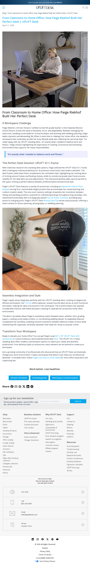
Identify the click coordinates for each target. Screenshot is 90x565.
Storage (6, 437)
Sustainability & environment (51, 428)
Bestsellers (7, 418)
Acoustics (6, 449)
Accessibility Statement (45, 558)
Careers (48, 451)
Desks (5, 424)
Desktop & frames (10, 431)
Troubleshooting (73, 449)
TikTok (28, 303)
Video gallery (50, 442)
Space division (8, 446)
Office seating (8, 440)
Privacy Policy (45, 551)
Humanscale (7, 466)
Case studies (29, 427)
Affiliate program (51, 448)
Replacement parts (74, 455)
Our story (48, 418)
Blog (4, 13)
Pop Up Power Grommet (57, 197)
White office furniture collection (11, 459)
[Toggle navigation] (3, 7)
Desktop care (72, 452)
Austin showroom (30, 437)
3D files (69, 470)
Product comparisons (75, 458)
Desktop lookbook (74, 461)
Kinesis (5, 473)
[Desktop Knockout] (45, 249)
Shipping (70, 424)
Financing (70, 434)
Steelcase (6, 470)
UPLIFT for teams (30, 418)
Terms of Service (45, 554)
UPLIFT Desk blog (51, 433)
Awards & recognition (53, 439)
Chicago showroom (31, 440)
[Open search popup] (83, 7)
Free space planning (31, 421)
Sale (4, 455)
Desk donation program (54, 436)
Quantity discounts (31, 424)
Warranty (70, 431)
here (56, 339)
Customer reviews (52, 445)
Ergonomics (49, 424)
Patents (45, 548)
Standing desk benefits (54, 421)
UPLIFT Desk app (73, 467)
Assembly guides (73, 446)
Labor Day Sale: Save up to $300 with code (45, 3)
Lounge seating (8, 443)
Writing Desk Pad (51, 200)
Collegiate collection (10, 463)
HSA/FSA (70, 437)
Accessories (7, 434)
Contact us (71, 421)
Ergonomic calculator (75, 464)
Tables (5, 427)
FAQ (68, 418)
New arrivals (7, 421)
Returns (70, 427)
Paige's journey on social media (46, 357)
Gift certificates (8, 452)
